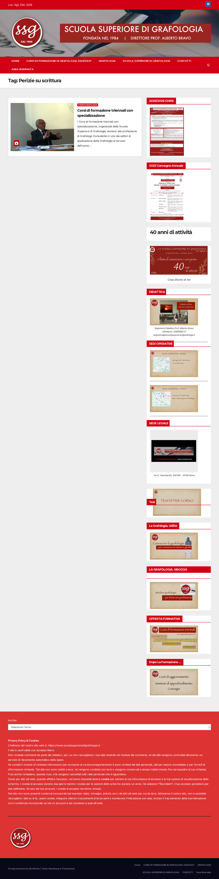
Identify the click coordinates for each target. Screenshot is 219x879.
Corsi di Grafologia (87, 105)
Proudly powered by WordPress (24, 868)
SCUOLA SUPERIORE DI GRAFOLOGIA (146, 61)
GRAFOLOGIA (107, 61)
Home (15, 61)
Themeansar (68, 868)
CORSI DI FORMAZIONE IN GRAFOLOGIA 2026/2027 (59, 61)
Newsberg (54, 868)
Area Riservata (23, 69)
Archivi (12, 720)
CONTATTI (184, 61)
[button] (208, 65)
